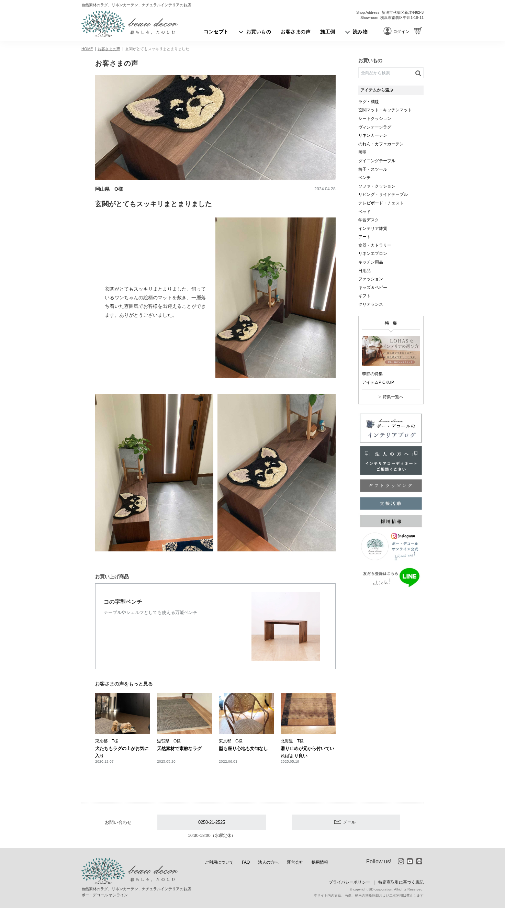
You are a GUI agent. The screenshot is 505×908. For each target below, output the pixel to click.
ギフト (364, 295)
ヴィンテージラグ (374, 127)
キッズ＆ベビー (372, 287)
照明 (362, 152)
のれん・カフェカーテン (381, 144)
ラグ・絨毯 (368, 101)
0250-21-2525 (211, 822)
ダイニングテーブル (376, 160)
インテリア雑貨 (372, 228)
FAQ (246, 862)
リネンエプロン (372, 253)
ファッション (370, 279)
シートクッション (374, 118)
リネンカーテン (372, 135)
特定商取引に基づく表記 (401, 882)
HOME (87, 49)
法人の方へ (268, 862)
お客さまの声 (109, 49)
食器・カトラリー (374, 245)
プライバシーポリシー (349, 882)
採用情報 (320, 862)
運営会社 (295, 862)
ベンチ (364, 177)
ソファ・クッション (376, 186)
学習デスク (368, 219)
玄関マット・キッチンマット (385, 110)
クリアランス (370, 304)
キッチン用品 (370, 262)
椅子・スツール (372, 169)
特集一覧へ (393, 396)
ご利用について (219, 862)
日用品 (364, 270)
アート (364, 236)
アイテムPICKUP (378, 382)
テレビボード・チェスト (381, 203)
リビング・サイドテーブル (383, 194)
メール (349, 822)
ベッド (364, 211)
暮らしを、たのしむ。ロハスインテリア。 (129, 23)
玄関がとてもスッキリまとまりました (157, 49)
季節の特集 (372, 373)
